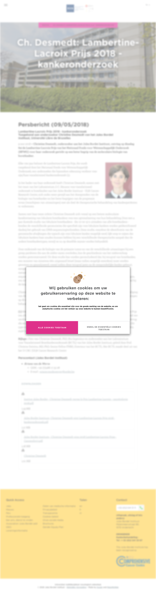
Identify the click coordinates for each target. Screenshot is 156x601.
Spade (100, 587)
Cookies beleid (50, 516)
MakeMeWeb (113, 587)
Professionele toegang (18, 516)
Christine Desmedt (35, 455)
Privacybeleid (50, 509)
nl (147, 5)
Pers (8, 513)
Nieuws (10, 509)
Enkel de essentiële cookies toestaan (104, 328)
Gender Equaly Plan (53, 527)
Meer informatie (78, 315)
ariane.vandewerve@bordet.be (57, 371)
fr (80, 509)
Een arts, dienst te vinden (19, 520)
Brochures (48, 523)
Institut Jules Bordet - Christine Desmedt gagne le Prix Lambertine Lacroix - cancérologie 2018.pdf (76, 401)
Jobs (8, 506)
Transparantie (50, 513)
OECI (8, 527)
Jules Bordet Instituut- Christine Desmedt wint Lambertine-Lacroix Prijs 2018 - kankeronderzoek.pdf (69, 419)
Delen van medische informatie (59, 506)
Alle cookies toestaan (52, 327)
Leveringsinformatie (16, 530)
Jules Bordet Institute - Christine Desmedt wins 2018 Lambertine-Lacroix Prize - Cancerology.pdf (70, 438)
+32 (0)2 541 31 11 (127, 508)
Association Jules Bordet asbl (21, 523)
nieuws (45, 25)
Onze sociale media (53, 520)
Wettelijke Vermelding (76, 587)
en (81, 506)
